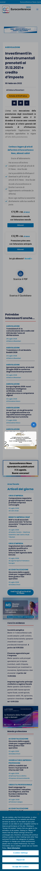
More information (13, 848)
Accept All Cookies (20, 867)
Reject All (20, 860)
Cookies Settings (20, 853)
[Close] (38, 813)
